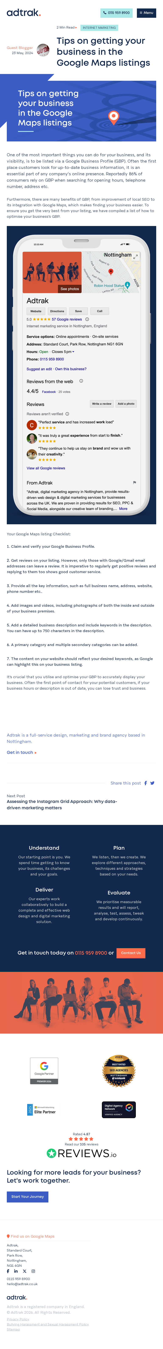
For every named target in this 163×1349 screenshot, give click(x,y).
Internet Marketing (99, 28)
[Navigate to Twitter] (24, 1271)
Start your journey (27, 1196)
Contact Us (131, 953)
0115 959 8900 (118, 13)
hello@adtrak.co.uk (22, 1284)
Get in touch (20, 753)
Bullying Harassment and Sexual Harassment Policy (48, 1324)
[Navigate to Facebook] (8, 1271)
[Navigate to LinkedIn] (16, 1271)
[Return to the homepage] (24, 12)
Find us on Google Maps (32, 1236)
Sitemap (13, 1329)
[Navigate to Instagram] (33, 1271)
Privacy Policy (18, 1319)
